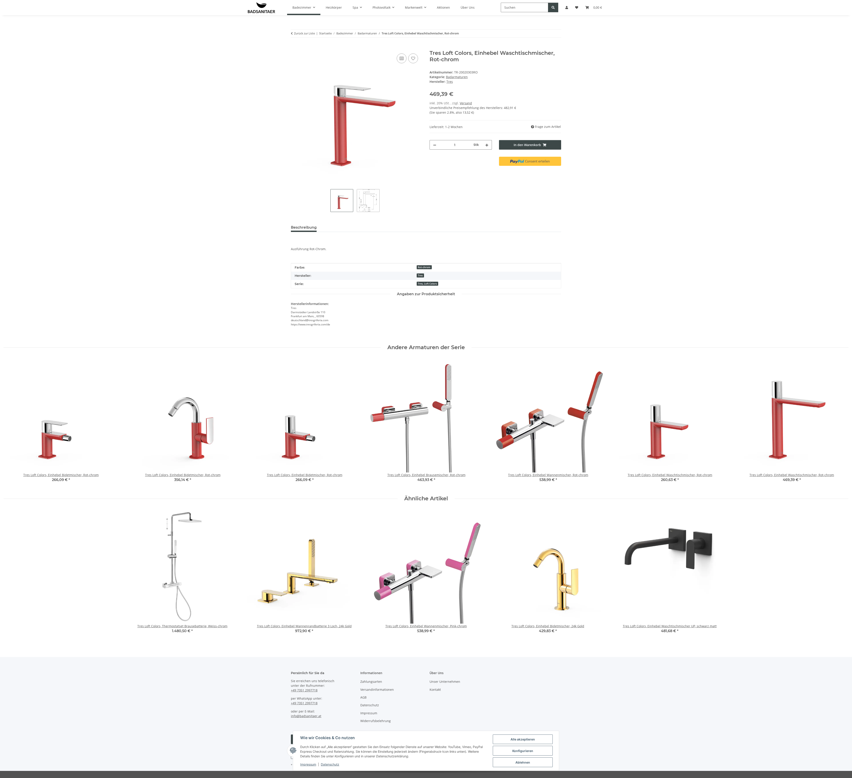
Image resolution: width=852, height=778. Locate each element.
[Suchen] (553, 7)
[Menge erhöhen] (487, 144)
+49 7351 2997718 (304, 690)
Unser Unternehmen (445, 681)
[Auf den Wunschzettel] (413, 58)
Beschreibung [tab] (304, 227)
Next (841, 423)
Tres (420, 275)
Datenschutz (330, 764)
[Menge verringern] (435, 144)
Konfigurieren (522, 751)
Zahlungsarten (371, 681)
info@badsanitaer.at (306, 716)
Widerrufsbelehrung (375, 721)
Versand (466, 103)
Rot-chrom (424, 267)
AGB (363, 697)
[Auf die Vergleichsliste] (401, 58)
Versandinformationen (377, 689)
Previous (11, 423)
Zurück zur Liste (304, 33)
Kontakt (435, 689)
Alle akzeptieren (523, 739)
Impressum (308, 764)
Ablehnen (522, 762)
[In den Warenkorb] (294, 47)
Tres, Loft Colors (427, 283)
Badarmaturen (457, 77)
